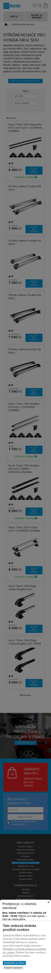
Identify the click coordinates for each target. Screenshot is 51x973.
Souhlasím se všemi (14, 963)
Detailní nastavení (13, 967)
